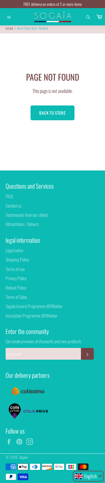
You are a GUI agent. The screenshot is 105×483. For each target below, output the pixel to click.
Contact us (14, 205)
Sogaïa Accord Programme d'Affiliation (34, 306)
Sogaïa (23, 457)
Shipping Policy (17, 259)
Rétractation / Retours (22, 224)
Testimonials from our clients (27, 215)
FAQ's (9, 196)
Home (10, 28)
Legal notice (14, 250)
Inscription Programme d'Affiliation (31, 315)
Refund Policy (16, 287)
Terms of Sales (16, 297)
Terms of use (15, 269)
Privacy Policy (16, 278)
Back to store (52, 113)
